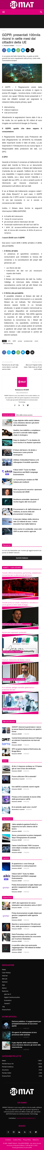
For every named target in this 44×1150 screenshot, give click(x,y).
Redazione (36, 1140)
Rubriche (5, 991)
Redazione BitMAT (9, 45)
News (4, 969)
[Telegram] (23, 50)
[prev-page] (3, 539)
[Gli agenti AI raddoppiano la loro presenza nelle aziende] (6, 1035)
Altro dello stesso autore (24, 415)
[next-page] (6, 539)
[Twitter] (9, 50)
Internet (5, 976)
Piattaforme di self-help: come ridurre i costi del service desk (10, 367)
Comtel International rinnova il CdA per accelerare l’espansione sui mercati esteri (27, 740)
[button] (3, 12)
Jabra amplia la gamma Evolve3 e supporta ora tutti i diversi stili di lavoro (25, 826)
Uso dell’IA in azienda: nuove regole (25, 787)
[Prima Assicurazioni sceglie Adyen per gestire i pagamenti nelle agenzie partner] (6, 888)
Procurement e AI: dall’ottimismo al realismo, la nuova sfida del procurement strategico (27, 511)
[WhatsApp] (18, 50)
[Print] (32, 50)
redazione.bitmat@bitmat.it (25, 1118)
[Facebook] (4, 50)
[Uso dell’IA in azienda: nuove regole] (6, 789)
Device (4, 988)
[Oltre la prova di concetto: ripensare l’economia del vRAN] (7, 491)
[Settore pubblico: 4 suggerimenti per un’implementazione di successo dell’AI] (6, 1024)
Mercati (4, 979)
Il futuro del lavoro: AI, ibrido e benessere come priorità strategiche (25, 452)
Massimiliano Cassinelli (18, 779)
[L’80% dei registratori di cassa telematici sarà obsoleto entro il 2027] (6, 906)
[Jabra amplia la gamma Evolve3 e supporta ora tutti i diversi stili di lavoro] (6, 827)
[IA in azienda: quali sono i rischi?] (6, 810)
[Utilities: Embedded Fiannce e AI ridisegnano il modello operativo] (7, 462)
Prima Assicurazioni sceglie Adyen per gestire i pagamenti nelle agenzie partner (27, 887)
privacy (20, 341)
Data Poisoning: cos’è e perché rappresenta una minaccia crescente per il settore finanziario (26, 936)
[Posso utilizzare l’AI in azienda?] (6, 779)
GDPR (14, 341)
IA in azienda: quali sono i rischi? (24, 807)
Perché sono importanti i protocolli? (14, 632)
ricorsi (36, 341)
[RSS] (20, 405)
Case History (6, 973)
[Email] (28, 50)
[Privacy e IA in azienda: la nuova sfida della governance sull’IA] (6, 800)
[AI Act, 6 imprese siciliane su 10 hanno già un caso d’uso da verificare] (6, 769)
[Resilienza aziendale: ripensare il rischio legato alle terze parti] (7, 501)
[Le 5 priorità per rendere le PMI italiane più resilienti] (7, 482)
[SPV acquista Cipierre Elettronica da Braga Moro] (6, 752)
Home (4, 30)
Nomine (4, 982)
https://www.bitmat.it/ (22, 392)
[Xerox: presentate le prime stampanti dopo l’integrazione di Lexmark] (6, 838)
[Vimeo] (28, 405)
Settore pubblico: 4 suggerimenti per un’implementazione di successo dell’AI (26, 1023)
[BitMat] (22, 5)
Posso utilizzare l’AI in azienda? (24, 776)
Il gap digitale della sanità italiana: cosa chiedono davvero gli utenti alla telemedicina (26, 422)
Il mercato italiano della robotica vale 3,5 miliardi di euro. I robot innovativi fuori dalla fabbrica (26, 521)
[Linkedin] (13, 50)
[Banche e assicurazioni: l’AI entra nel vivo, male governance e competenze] (6, 927)
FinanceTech (6, 1010)
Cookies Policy (17, 1140)
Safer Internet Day (8, 343)
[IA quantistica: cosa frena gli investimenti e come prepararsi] (6, 866)
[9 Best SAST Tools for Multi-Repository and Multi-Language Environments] (7, 472)
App (3, 985)
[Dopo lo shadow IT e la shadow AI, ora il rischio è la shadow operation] (7, 442)
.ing (3, 1007)
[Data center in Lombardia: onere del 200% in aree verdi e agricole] (7, 531)
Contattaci (8, 1140)
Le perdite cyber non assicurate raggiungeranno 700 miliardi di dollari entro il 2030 (26, 947)
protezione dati (28, 341)
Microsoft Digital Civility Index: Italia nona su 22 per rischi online (33, 367)
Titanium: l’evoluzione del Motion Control (16, 660)
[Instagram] (14, 1132)
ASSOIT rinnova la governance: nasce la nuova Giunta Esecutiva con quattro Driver (27, 729)
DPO (9, 341)
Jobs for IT (7, 994)
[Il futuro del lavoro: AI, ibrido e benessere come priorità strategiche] (7, 452)
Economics (7, 1000)
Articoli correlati (8, 415)
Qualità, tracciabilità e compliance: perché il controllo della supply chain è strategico (27, 432)
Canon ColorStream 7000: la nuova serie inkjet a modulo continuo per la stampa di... (26, 847)
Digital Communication (12, 997)
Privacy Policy (27, 1140)
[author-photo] (22, 387)
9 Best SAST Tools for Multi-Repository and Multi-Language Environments (25, 472)
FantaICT (7, 1003)
